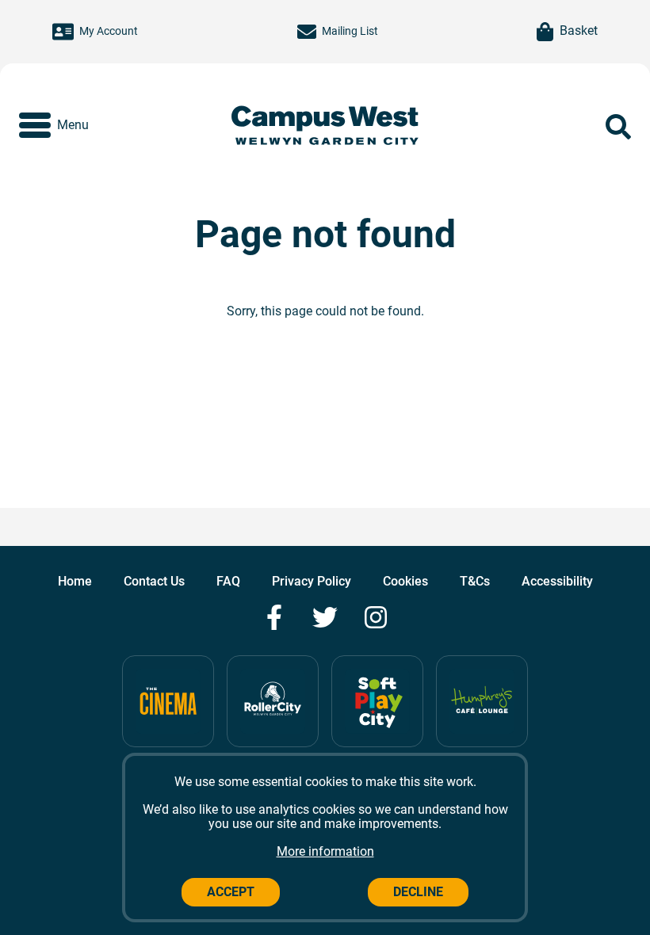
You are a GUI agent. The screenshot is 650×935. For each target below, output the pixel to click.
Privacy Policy (311, 581)
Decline (418, 891)
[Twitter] (325, 617)
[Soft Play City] (377, 701)
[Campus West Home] (325, 127)
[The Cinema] (168, 701)
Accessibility (557, 581)
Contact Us (154, 581)
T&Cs (475, 581)
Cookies (405, 581)
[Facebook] (274, 617)
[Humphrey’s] (482, 701)
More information (325, 851)
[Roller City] (273, 701)
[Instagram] (375, 617)
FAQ (228, 581)
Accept (230, 891)
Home (75, 581)
